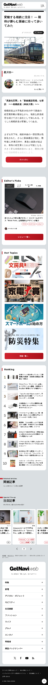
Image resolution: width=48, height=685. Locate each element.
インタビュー (19, 185)
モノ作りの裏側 (29, 185)
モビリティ (11, 555)
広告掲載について (34, 673)
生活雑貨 (9, 609)
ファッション (11, 615)
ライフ (9, 525)
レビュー (9, 186)
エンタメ (9, 635)
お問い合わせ (6, 676)
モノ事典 (38, 186)
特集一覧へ (24, 356)
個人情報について (25, 670)
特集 (7, 582)
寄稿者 (8, 642)
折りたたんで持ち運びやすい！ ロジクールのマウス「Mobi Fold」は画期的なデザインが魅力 (24, 219)
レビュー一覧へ (24, 237)
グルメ (8, 628)
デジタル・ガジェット (37, 215)
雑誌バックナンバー (14, 648)
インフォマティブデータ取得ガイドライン (14, 673)
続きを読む (24, 160)
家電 (33, 525)
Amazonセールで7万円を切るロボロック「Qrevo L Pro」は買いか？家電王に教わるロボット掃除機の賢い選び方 (23, 530)
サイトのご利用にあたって (9, 670)
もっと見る (39, 89)
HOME (4, 555)
